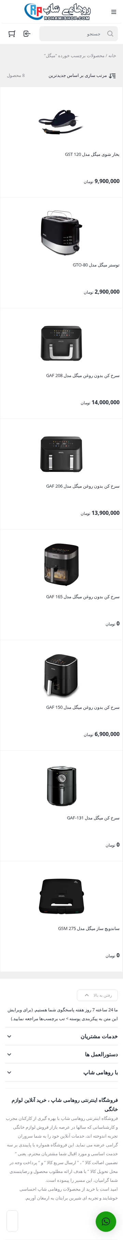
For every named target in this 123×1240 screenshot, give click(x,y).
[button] (106, 1221)
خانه (112, 55)
